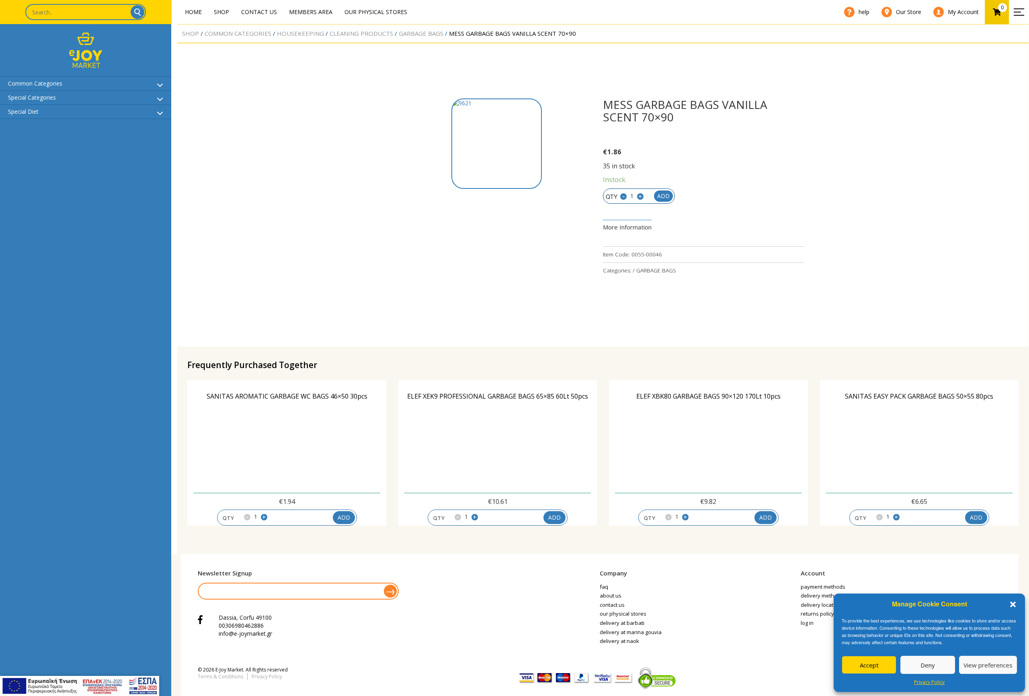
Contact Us (259, 12)
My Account (963, 12)
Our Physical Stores (375, 12)
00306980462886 (241, 625)
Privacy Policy (929, 682)
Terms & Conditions (220, 676)
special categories (32, 97)
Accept (869, 665)
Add (663, 196)
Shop (221, 12)
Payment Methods (823, 586)
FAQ (604, 586)
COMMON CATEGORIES (238, 33)
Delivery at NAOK (619, 641)
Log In (807, 622)
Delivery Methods (822, 595)
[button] (1013, 604)
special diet (23, 111)
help (864, 12)
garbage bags (421, 33)
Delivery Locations (822, 604)
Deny (927, 665)
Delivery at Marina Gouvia (631, 632)
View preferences (988, 665)
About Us (610, 595)
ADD (344, 517)
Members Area (310, 12)
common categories (35, 83)
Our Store (908, 12)
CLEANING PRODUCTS (361, 33)
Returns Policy (817, 613)
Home (193, 12)
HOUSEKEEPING (300, 33)
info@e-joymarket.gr (245, 633)
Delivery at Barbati (622, 622)
